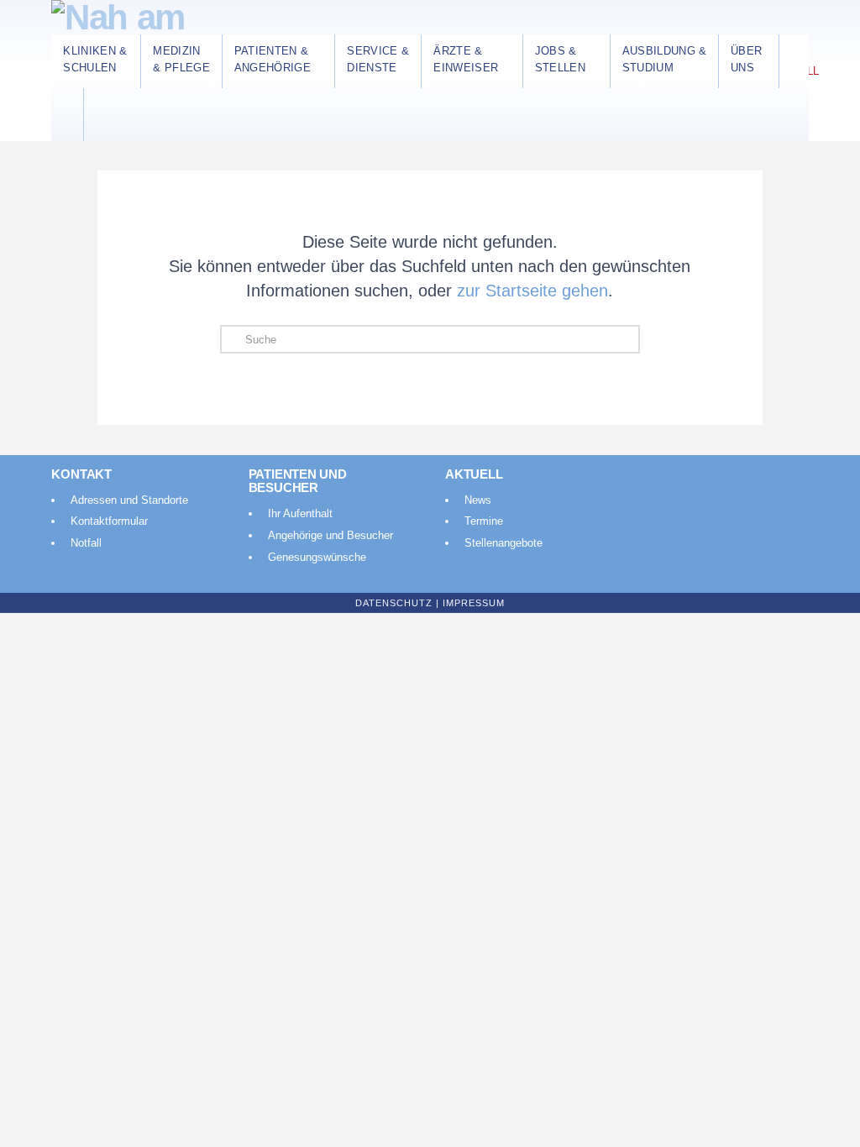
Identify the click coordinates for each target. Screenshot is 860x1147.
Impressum (474, 603)
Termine (483, 521)
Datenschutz (394, 603)
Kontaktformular (109, 521)
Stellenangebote (503, 543)
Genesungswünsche (317, 557)
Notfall (86, 543)
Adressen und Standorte (129, 500)
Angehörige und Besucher (330, 535)
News (477, 500)
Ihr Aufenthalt (300, 513)
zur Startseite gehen (532, 290)
